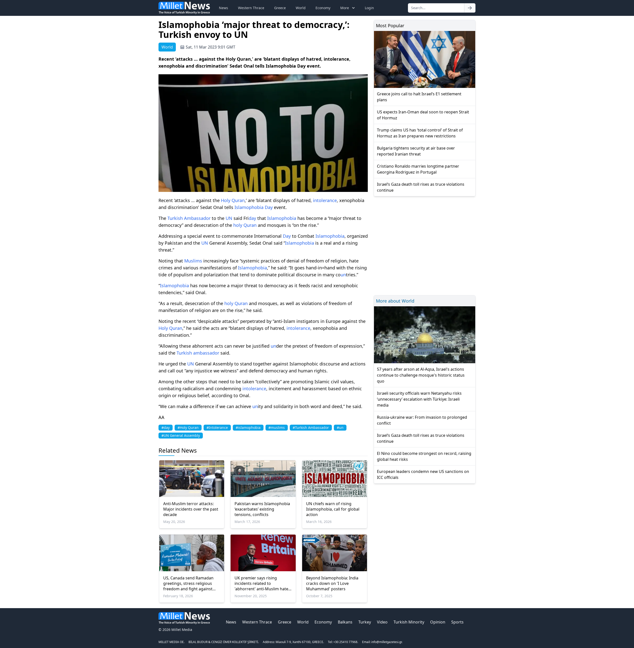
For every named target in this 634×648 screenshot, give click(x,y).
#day (165, 427)
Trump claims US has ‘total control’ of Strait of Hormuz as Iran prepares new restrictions (420, 133)
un (343, 275)
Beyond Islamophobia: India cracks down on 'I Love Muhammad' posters (332, 583)
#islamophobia (248, 427)
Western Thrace (251, 7)
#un (340, 427)
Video (382, 622)
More (344, 7)
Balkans (345, 622)
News (223, 7)
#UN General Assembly (180, 435)
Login (369, 7)
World (301, 7)
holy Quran (245, 225)
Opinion (437, 622)
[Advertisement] (425, 245)
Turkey (364, 622)
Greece (280, 7)
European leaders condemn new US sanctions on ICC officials (423, 474)
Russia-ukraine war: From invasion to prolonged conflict (422, 420)
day (252, 218)
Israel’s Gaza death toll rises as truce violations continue (420, 187)
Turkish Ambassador (189, 218)
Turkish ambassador (198, 353)
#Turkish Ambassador (311, 427)
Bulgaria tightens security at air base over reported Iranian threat (416, 151)
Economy (323, 7)
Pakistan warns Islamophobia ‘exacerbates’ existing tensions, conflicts (262, 509)
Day (269, 207)
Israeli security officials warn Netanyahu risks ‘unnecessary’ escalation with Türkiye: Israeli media (419, 399)
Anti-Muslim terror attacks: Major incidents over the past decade (190, 509)
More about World (395, 301)
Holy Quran (233, 200)
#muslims (276, 427)
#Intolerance (217, 427)
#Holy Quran (188, 427)
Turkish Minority (409, 622)
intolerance (325, 200)
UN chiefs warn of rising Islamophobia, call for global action (332, 509)
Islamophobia (249, 207)
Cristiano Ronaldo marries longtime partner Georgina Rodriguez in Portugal (418, 169)
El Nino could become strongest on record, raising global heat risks (424, 456)
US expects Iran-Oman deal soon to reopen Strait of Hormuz (423, 115)
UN (229, 218)
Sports (457, 622)
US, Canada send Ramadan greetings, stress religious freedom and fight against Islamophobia (188, 583)
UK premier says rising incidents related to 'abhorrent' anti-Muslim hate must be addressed (261, 583)
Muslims (193, 261)
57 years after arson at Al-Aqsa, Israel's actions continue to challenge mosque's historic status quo (421, 375)
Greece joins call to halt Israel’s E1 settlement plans (419, 97)
